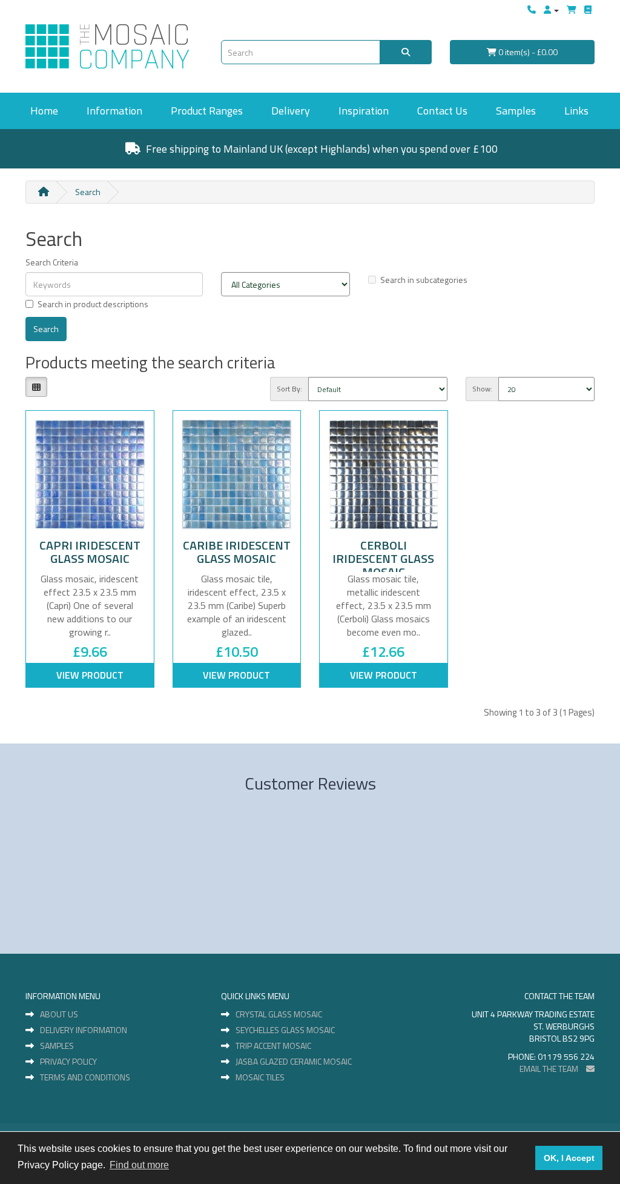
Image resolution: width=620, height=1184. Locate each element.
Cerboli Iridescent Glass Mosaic (383, 558)
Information (114, 110)
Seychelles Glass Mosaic (285, 1030)
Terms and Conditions (85, 1077)
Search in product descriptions (93, 304)
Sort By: (289, 388)
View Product (90, 675)
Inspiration (363, 110)
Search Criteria (51, 262)
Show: (482, 388)
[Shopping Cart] (571, 10)
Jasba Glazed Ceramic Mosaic (294, 1062)
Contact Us (442, 110)
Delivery (290, 110)
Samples (516, 110)
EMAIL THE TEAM (549, 1068)
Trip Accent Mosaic (273, 1046)
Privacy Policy (68, 1062)
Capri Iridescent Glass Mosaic (89, 552)
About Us (59, 1014)
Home (44, 110)
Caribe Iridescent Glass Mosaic (237, 552)
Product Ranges (207, 110)
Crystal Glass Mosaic (279, 1014)
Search (88, 191)
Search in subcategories (423, 279)
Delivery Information (83, 1030)
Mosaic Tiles (260, 1077)
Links (576, 110)
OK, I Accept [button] (569, 1158)
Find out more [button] (139, 1165)
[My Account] (551, 10)
